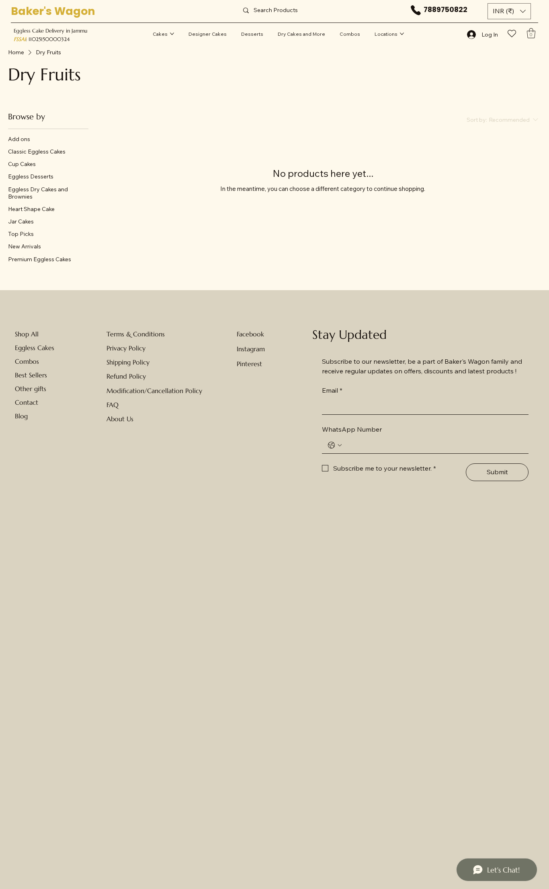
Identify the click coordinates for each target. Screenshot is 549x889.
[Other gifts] (56, 388)
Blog (21, 416)
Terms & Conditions (136, 334)
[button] (509, 11)
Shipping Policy (128, 362)
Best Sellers (31, 375)
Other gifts (30, 389)
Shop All (27, 334)
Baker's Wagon (53, 11)
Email (332, 390)
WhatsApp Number (352, 429)
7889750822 (445, 9)
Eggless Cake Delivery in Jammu (50, 30)
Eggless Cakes (34, 348)
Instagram (251, 349)
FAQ (113, 405)
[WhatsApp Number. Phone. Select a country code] (335, 445)
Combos (27, 361)
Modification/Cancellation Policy (154, 391)
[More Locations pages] (402, 34)
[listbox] (509, 11)
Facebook (250, 334)
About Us (120, 419)
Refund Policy (126, 376)
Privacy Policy (126, 348)
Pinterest (249, 364)
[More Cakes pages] (172, 34)
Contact (26, 402)
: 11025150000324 (42, 39)
